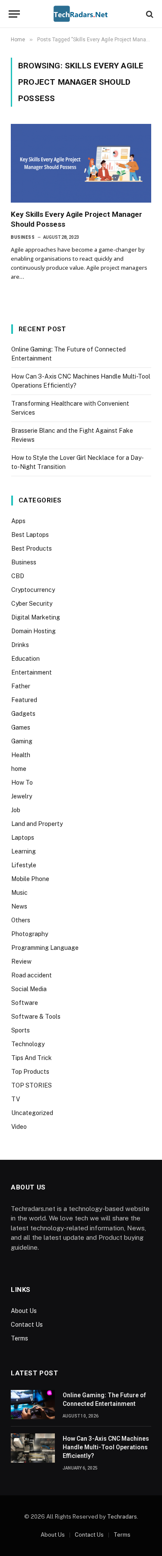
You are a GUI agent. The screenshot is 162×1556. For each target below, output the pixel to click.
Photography (29, 934)
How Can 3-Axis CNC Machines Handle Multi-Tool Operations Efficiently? (106, 1447)
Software (24, 1002)
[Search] (148, 14)
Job (15, 810)
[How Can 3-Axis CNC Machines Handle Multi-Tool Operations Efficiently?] (33, 1448)
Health (20, 755)
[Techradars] (80, 14)
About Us (24, 1310)
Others (20, 920)
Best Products (31, 548)
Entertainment (31, 672)
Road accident (31, 975)
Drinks (20, 644)
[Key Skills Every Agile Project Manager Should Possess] (81, 163)
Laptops (22, 837)
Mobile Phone (30, 878)
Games (20, 727)
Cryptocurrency (33, 589)
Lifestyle (23, 865)
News (19, 906)
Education (25, 658)
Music (19, 892)
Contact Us (27, 1324)
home (18, 768)
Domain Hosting (33, 631)
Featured (24, 699)
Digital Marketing (35, 617)
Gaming (21, 741)
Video (19, 1126)
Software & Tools (35, 1016)
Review (21, 961)
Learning (23, 851)
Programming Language (45, 947)
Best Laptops (30, 534)
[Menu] (14, 14)
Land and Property (37, 823)
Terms (19, 1338)
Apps (18, 521)
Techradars (122, 1516)
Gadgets (23, 713)
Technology (27, 1044)
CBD (17, 576)
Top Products (30, 1071)
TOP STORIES (31, 1085)
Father (20, 686)
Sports (20, 1030)
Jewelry (21, 796)
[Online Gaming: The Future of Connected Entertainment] (33, 1404)
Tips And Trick (31, 1057)
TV (15, 1099)
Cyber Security (31, 603)
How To (22, 782)
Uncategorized (32, 1112)
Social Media (29, 989)
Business (23, 562)
